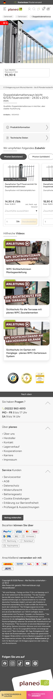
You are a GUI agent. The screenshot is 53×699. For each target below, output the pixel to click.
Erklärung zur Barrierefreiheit (21, 502)
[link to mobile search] (34, 9)
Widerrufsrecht (13, 489)
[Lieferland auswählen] (4, 2)
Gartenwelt (8, 16)
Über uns (9, 433)
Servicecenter (12, 477)
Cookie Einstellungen (16, 498)
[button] (4, 2)
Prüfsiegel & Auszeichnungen (21, 507)
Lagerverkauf (11, 446)
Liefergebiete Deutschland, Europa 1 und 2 (31, 619)
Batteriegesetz (13, 494)
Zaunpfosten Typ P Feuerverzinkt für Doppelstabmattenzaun (21, 185)
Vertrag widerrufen (12, 517)
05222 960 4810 (15, 408)
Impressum (10, 459)
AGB (6, 481)
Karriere (8, 455)
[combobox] (21, 211)
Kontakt (8, 442)
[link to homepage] (15, 9)
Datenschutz (11, 485)
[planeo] (33, 683)
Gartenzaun (22, 16)
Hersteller (9, 438)
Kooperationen (13, 451)
